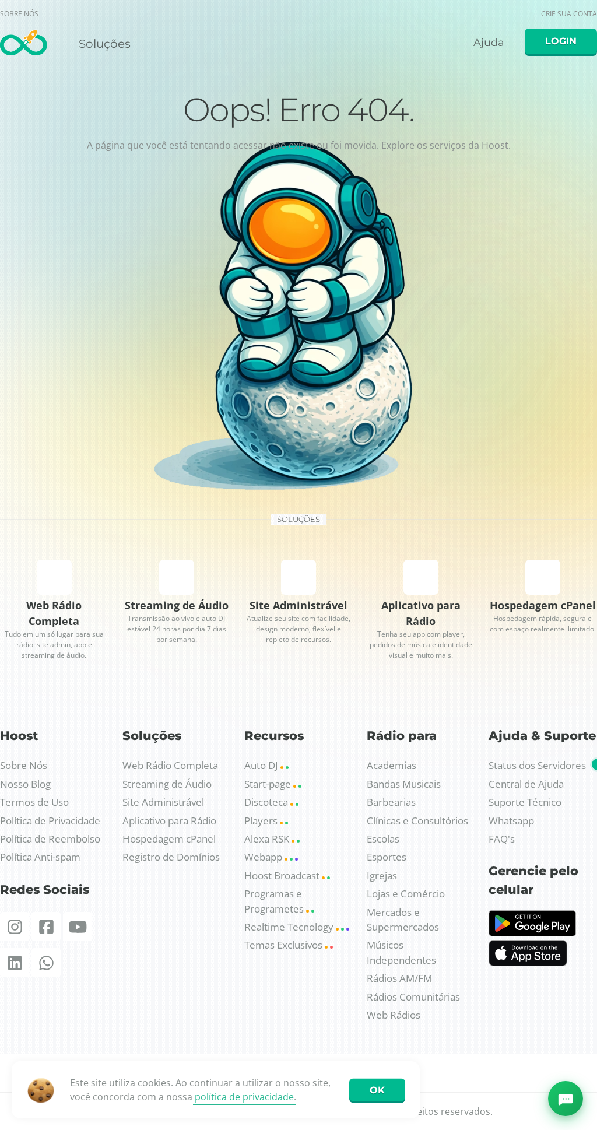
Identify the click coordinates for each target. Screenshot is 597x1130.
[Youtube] (77, 926)
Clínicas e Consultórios (417, 820)
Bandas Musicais (404, 784)
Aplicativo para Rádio (169, 820)
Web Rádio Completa (170, 765)
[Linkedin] (14, 962)
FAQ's (502, 838)
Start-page (268, 784)
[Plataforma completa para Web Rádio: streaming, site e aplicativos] (24, 45)
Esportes (386, 857)
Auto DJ (262, 765)
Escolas (383, 838)
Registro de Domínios (171, 857)
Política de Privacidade (50, 820)
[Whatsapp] (46, 962)
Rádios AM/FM (399, 978)
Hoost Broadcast (283, 875)
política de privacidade (244, 1096)
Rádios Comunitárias (413, 996)
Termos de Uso (34, 802)
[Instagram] (14, 926)
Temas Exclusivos (284, 945)
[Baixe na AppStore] (528, 962)
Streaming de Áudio (167, 784)
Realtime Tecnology (290, 927)
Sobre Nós (23, 765)
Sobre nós (19, 14)
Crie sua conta (569, 14)
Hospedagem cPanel (169, 838)
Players (262, 820)
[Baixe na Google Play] (532, 933)
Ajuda (487, 44)
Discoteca (267, 802)
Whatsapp (511, 820)
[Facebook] (46, 926)
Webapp (264, 857)
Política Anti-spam (40, 857)
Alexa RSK (268, 838)
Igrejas (382, 875)
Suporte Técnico (525, 802)
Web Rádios (393, 1015)
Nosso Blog (25, 784)
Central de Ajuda (526, 784)
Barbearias (391, 802)
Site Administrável (163, 802)
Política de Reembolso (50, 838)
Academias (391, 765)
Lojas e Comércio (406, 893)
